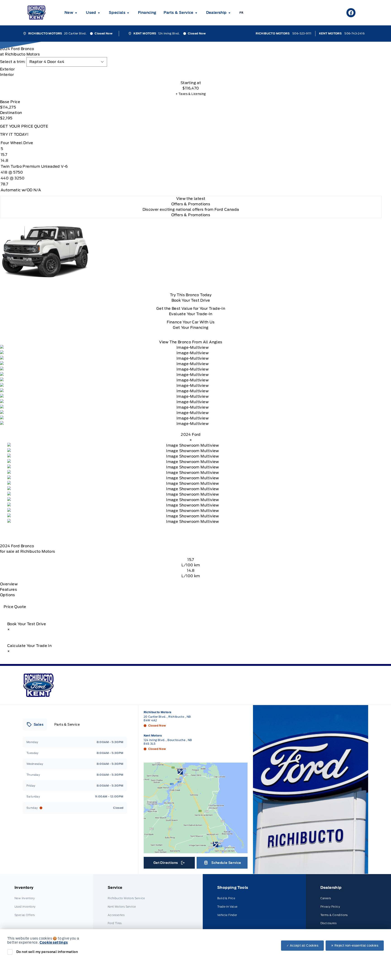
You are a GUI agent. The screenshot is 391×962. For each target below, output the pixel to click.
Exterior (7, 69)
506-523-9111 (302, 33)
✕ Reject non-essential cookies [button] (354, 945)
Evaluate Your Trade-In (190, 314)
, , (167, 718)
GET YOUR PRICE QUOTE (24, 126)
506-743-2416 (354, 33)
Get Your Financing (190, 327)
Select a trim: (13, 62)
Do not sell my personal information (47, 952)
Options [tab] (7, 595)
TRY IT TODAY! (14, 134)
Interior (7, 75)
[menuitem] (71, 12)
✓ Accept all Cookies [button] (302, 945)
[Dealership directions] (196, 808)
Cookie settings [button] (54, 942)
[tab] (190, 69)
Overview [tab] (9, 584)
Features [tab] (8, 589)
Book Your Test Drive (191, 300)
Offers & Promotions (190, 215)
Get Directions (168, 864)
